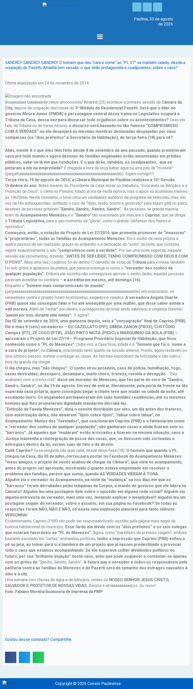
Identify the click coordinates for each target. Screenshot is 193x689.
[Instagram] (147, 7)
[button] (100, 37)
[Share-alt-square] (157, 7)
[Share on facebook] (10, 657)
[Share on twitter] (24, 657)
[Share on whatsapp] (38, 657)
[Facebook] (136, 7)
